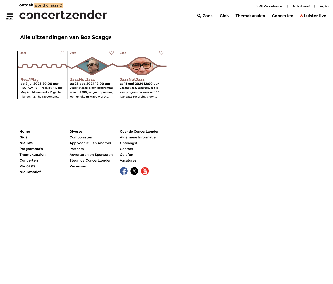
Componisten (81, 137)
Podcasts (27, 166)
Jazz (23, 53)
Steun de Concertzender (90, 160)
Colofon (126, 155)
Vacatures (128, 160)
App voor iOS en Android (90, 143)
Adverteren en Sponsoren (91, 155)
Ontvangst (128, 143)
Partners (77, 149)
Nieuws (26, 143)
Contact (126, 149)
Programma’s (31, 149)
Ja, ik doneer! (301, 6)
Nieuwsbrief (30, 172)
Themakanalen (250, 15)
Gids (224, 15)
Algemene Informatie (138, 137)
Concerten (282, 15)
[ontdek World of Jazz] (48, 5)
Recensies (78, 166)
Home (24, 131)
